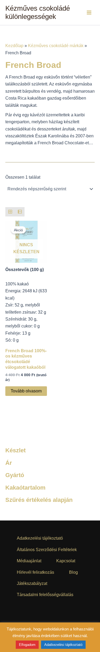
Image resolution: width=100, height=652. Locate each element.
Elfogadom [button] (27, 645)
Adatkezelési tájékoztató (40, 538)
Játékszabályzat (32, 583)
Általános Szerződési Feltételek (47, 549)
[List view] (20, 212)
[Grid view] (10, 212)
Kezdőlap (14, 45)
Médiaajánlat (29, 561)
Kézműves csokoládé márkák (55, 45)
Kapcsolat (65, 561)
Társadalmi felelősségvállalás (45, 594)
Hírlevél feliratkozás (35, 572)
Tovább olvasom (26, 391)
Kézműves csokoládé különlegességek (37, 12)
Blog (73, 572)
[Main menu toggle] (89, 12)
